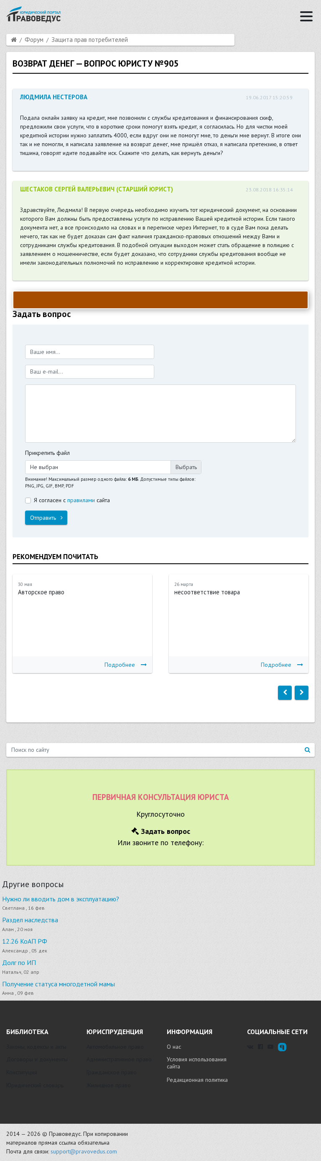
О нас (174, 1046)
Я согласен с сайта (72, 500)
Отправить (44, 517)
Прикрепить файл (47, 453)
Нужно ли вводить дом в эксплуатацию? (60, 899)
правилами (81, 500)
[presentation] (285, 693)
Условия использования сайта (197, 1063)
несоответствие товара (207, 592)
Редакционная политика (197, 1080)
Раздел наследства (30, 920)
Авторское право (41, 592)
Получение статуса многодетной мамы (58, 984)
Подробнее (119, 664)
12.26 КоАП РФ (24, 941)
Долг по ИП (19, 962)
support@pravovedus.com (84, 1151)
